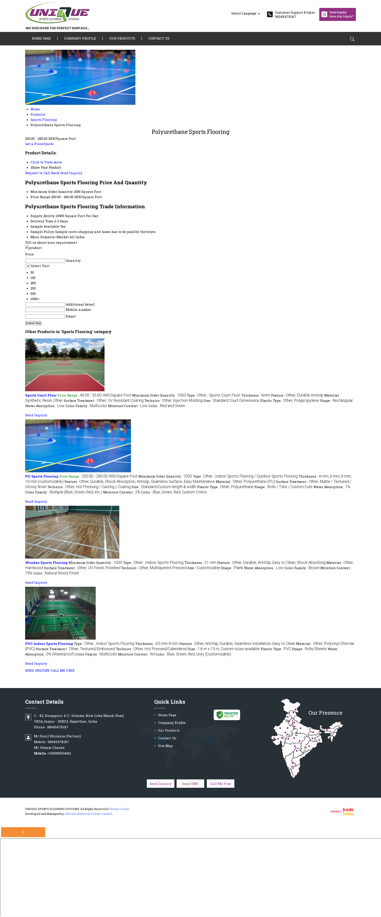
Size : (231, 400)
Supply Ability (42, 216)
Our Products (122, 38)
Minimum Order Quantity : (159, 395)
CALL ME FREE (62, 670)
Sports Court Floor (41, 395)
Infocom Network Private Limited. (89, 814)
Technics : (173, 400)
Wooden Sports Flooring (46, 562)
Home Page (41, 38)
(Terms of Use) (118, 809)
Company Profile (80, 38)
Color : (166, 406)
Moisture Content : (128, 406)
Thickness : (255, 395)
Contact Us (159, 38)
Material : (245, 481)
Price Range (40, 197)
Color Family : (86, 406)
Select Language (243, 13)
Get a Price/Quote (39, 144)
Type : (213, 395)
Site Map (165, 746)
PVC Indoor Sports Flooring (49, 643)
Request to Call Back (42, 173)
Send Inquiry (71, 173)
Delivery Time (41, 221)
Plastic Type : (289, 400)
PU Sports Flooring (41, 476)
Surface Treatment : (104, 400)
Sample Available (44, 226)
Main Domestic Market (49, 237)
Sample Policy (42, 231)
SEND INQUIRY (37, 670)
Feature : (297, 395)
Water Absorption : (45, 406)
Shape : (336, 400)
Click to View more (46, 162)
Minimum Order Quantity (51, 191)
